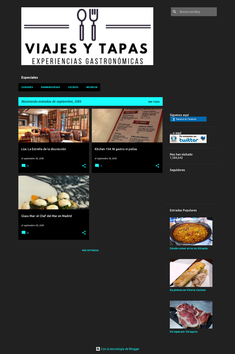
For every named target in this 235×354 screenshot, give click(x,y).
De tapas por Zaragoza (184, 331)
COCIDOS (73, 87)
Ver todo (154, 102)
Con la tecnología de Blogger (119, 349)
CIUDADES (27, 87)
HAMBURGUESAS (50, 87)
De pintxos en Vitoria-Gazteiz (188, 290)
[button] (84, 166)
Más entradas (90, 250)
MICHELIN (91, 87)
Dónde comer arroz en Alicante (189, 248)
